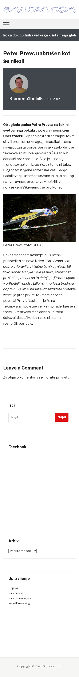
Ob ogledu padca (17, 125)
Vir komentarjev (19, 598)
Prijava (13, 588)
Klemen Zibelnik (26, 98)
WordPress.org (19, 603)
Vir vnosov (15, 593)
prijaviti (62, 377)
